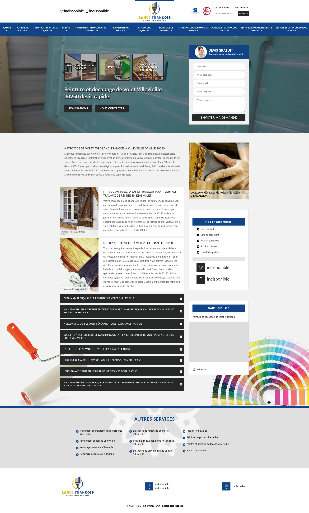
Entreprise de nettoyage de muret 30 (194, 29)
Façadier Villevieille (197, 431)
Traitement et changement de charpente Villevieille (101, 433)
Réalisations (78, 108)
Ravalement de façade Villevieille (97, 441)
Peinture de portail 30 (23, 29)
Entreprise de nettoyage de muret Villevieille (151, 433)
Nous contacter (112, 108)
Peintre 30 (66, 29)
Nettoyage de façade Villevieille (96, 447)
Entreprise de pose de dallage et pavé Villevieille (153, 453)
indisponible (74, 11)
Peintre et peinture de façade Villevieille (208, 444)
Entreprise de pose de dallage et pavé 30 (292, 29)
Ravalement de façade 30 (121, 29)
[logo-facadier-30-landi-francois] (154, 11)
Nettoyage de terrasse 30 (166, 29)
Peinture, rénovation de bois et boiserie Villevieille (153, 443)
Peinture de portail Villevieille (202, 437)
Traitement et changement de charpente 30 (91, 29)
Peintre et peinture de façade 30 (47, 29)
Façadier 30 (6, 29)
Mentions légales (172, 506)
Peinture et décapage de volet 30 (224, 29)
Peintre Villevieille (196, 450)
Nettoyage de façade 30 (144, 29)
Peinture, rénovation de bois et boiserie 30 (256, 29)
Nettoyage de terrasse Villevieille (97, 454)
